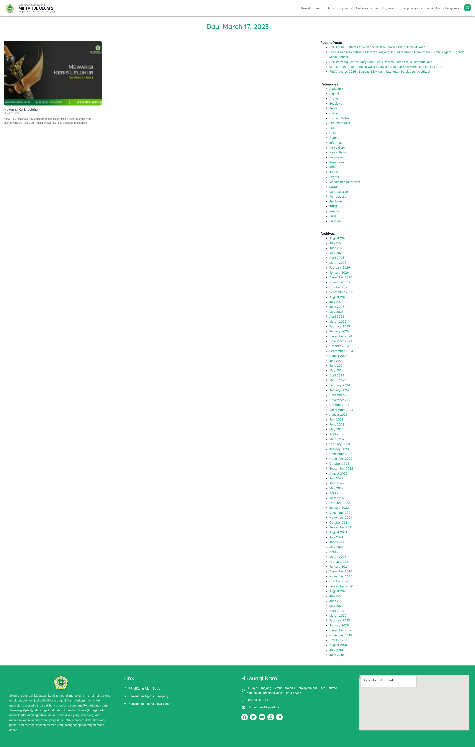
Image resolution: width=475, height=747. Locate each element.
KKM (332, 167)
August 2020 (338, 591)
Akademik (362, 8)
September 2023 (341, 410)
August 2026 (338, 238)
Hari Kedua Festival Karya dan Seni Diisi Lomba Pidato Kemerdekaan (377, 47)
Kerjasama (336, 157)
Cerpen (334, 113)
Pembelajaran (338, 196)
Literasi (334, 177)
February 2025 (339, 326)
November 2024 (340, 341)
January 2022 (339, 507)
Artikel (334, 98)
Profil (327, 8)
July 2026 (336, 243)
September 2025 (341, 292)
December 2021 (340, 512)
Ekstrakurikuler (339, 123)
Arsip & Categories (447, 8)
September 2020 (341, 586)
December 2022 (340, 454)
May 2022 (336, 488)
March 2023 (337, 439)
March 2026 (337, 262)
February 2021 (339, 562)
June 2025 (336, 306)
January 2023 (339, 449)
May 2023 (336, 429)
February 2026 (339, 267)
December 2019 (340, 630)
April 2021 (336, 552)
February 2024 (339, 385)
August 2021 (338, 532)
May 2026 (336, 253)
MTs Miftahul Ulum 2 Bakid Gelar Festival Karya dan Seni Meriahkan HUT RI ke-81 (386, 67)
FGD (332, 128)
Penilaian (335, 201)
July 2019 (336, 650)
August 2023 (338, 414)
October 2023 (339, 405)
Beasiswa (335, 103)
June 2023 (336, 424)
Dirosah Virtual (339, 118)
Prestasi (334, 211)
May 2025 (336, 312)
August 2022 (338, 473)
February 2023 (339, 444)
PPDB (333, 206)
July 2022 (336, 478)
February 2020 (339, 620)
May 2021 (336, 547)
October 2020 (339, 581)
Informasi (335, 142)
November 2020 (340, 576)
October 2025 (339, 287)
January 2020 (339, 625)
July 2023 (336, 419)
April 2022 (336, 493)
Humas (334, 137)
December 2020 (340, 571)
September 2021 (341, 527)
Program (343, 8)
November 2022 (340, 458)
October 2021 (339, 522)
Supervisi (335, 221)
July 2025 (336, 302)
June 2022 (336, 483)
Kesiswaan (336, 162)
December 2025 (340, 277)
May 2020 (336, 606)
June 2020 (336, 601)
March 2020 (337, 615)
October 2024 (339, 346)
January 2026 (339, 272)
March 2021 (337, 556)
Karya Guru (337, 147)
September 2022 (341, 468)
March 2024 (337, 380)
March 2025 (337, 321)
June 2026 (336, 248)
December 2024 (340, 336)
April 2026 (336, 257)
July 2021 (336, 537)
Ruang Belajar (409, 8)
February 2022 (339, 503)
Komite (334, 172)
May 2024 (336, 370)
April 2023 (336, 434)
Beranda (306, 8)
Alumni (334, 93)
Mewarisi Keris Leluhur (21, 109)
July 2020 (336, 596)
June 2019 (336, 655)
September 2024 (341, 351)
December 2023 (340, 395)
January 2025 (339, 331)
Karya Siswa (337, 152)
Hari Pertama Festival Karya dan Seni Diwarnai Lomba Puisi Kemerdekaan (380, 62)
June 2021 (336, 542)
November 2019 (340, 635)
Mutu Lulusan (338, 192)
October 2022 (339, 463)
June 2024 (336, 365)
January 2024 (339, 390)
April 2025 (336, 316)
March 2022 (337, 498)
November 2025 (340, 282)
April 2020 (336, 611)
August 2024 (338, 356)
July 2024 (336, 361)
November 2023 (340, 400)
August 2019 (338, 645)
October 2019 (339, 640)
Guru (332, 133)
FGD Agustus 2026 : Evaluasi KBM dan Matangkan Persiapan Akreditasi (379, 71)
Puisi (332, 216)
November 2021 (340, 517)
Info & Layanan (384, 8)
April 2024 (336, 375)
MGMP (334, 187)
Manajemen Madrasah (344, 182)
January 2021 (338, 566)
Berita (317, 8)
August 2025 (338, 297)
